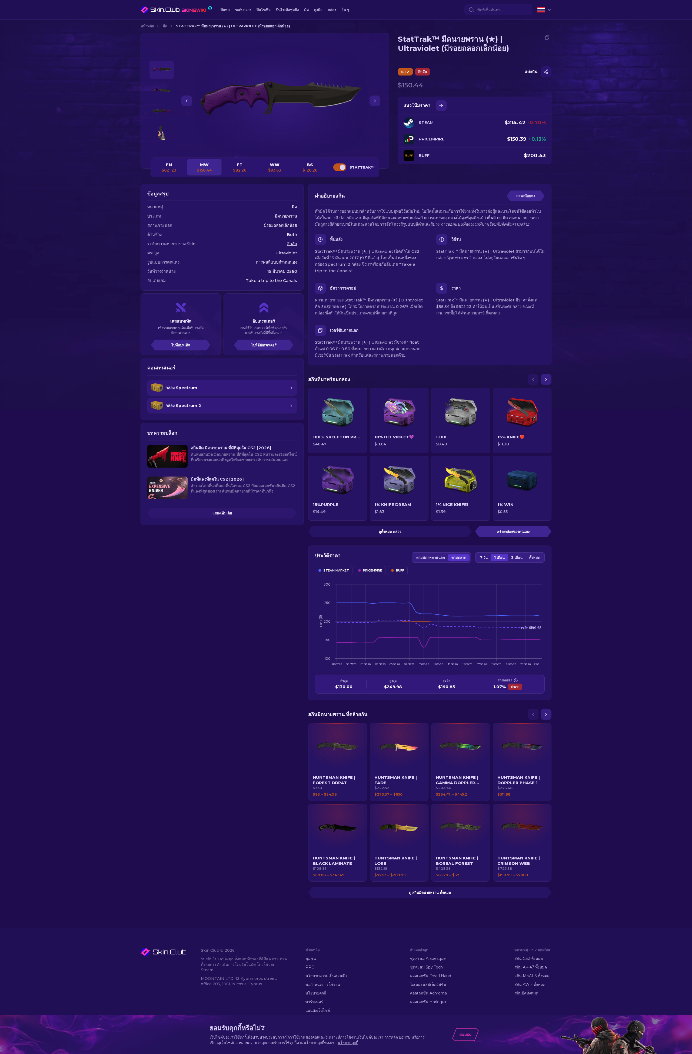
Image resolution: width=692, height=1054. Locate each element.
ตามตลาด (458, 557)
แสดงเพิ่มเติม (222, 513)
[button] (337, 762)
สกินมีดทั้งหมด (526, 993)
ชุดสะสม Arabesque (428, 958)
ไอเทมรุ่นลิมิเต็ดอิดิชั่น (428, 984)
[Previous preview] (161, 54)
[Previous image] (186, 101)
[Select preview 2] (161, 90)
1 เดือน (499, 557)
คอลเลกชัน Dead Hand (430, 975)
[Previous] (533, 379)
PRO (310, 967)
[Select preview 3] (161, 111)
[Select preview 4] (161, 132)
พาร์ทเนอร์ (314, 1001)
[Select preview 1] (161, 70)
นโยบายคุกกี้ (315, 993)
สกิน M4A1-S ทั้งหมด (532, 975)
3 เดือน (517, 557)
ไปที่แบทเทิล (180, 345)
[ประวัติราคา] (441, 105)
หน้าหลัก (147, 26)
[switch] (339, 167)
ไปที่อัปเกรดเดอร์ (264, 345)
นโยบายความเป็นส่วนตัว (326, 975)
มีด (165, 26)
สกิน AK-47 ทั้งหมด (530, 967)
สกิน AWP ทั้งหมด (529, 984)
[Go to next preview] (161, 147)
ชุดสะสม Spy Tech (426, 967)
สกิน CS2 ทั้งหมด (528, 958)
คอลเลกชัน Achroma (428, 993)
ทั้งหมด (534, 557)
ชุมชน (310, 958)
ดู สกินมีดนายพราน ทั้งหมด (430, 892)
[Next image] (375, 101)
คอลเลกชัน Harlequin (429, 1001)
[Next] (546, 379)
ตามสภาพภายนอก (430, 557)
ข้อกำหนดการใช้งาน (322, 984)
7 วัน (484, 557)
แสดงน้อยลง (525, 196)
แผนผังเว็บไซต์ (317, 1010)
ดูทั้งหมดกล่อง (390, 531)
